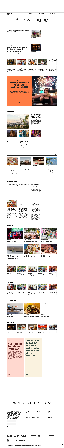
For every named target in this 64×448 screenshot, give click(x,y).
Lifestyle (36, 26)
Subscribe (51, 26)
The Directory (24, 26)
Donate (11, 423)
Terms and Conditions (30, 417)
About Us (39, 417)
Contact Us (50, 417)
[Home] (12, 14)
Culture (13, 26)
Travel (41, 26)
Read (19, 102)
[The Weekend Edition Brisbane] (32, 20)
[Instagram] (8, 426)
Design (18, 26)
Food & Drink (30, 26)
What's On (46, 26)
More (56, 154)
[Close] (63, 444)
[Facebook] (7, 426)
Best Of (9, 26)
